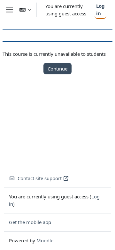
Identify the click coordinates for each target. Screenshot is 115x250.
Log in (100, 9)
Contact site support (40, 178)
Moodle (44, 240)
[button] (25, 10)
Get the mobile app (30, 222)
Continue (57, 68)
